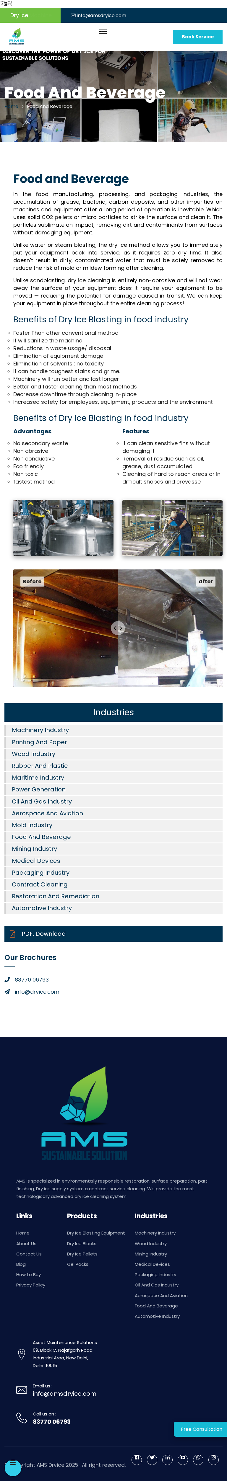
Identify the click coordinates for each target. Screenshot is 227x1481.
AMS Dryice (50, 1465)
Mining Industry (34, 849)
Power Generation (39, 789)
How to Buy (28, 1274)
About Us (26, 1243)
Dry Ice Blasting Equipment (96, 1233)
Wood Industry (33, 754)
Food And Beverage (41, 837)
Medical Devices (36, 861)
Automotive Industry (42, 908)
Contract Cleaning (40, 884)
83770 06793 (52, 1422)
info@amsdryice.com (101, 15)
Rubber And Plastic (40, 766)
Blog (21, 1264)
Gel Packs (77, 1264)
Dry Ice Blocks (81, 1243)
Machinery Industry (40, 730)
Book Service (198, 36)
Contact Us (29, 1254)
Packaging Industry (40, 872)
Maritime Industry (38, 777)
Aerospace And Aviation (47, 813)
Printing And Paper (39, 742)
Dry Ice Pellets (82, 1254)
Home (23, 1233)
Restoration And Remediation (55, 896)
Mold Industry (32, 825)
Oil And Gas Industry (42, 801)
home (11, 106)
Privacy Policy (30, 1285)
